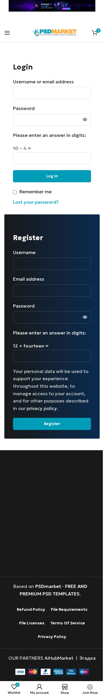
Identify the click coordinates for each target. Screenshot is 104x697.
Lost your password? (36, 202)
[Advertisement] (52, 514)
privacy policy (42, 408)
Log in (52, 176)
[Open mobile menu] (7, 32)
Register (52, 423)
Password (25, 108)
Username (26, 252)
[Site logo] (55, 32)
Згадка (87, 658)
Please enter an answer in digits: (49, 135)
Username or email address (45, 81)
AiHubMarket (58, 658)
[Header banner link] (52, 6)
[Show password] (85, 120)
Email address (30, 279)
